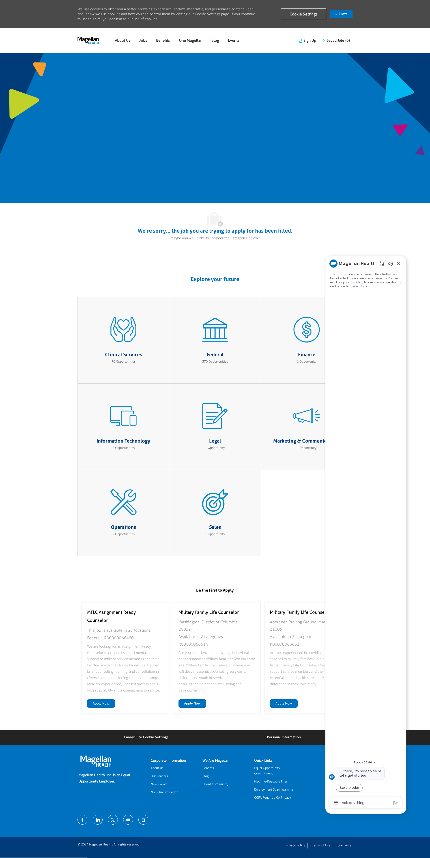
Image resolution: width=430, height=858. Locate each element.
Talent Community (215, 784)
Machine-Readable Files (271, 781)
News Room (159, 784)
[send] (395, 803)
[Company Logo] (88, 40)
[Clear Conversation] (381, 263)
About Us (122, 40)
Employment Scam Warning (273, 789)
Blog (215, 40)
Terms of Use (321, 845)
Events (233, 40)
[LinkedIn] (98, 820)
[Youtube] (128, 820)
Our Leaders (159, 776)
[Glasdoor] (143, 820)
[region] (365, 532)
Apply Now (104, 703)
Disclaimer (345, 845)
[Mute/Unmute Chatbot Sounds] (390, 263)
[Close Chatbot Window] (399, 263)
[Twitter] (113, 820)
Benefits (163, 40)
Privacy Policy (295, 845)
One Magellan (190, 40)
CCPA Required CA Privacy (272, 798)
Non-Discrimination (164, 792)
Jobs (143, 40)
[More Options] (336, 802)
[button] (304, 14)
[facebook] (82, 820)
